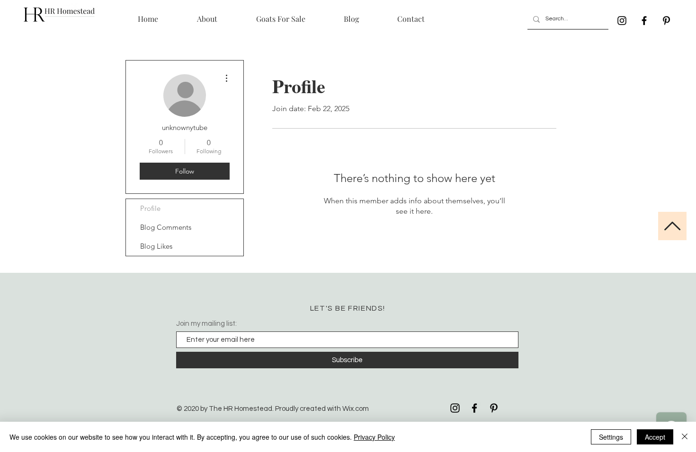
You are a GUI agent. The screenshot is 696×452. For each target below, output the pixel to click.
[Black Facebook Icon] (644, 20)
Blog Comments (165, 227)
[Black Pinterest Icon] (666, 20)
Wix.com (355, 408)
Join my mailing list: (206, 323)
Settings (611, 437)
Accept (655, 437)
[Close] (684, 436)
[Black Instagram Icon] (622, 20)
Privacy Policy (374, 437)
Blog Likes (156, 246)
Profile (150, 208)
